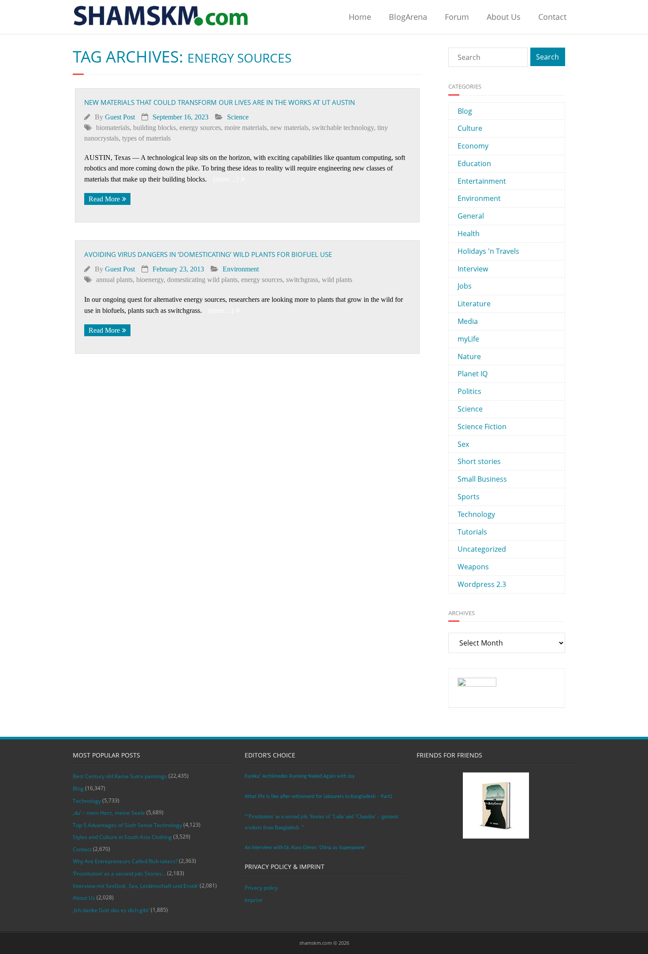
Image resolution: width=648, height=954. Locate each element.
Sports (469, 496)
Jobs (465, 286)
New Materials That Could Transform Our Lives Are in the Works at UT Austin (219, 102)
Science (238, 117)
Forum (457, 16)
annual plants (114, 279)
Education (474, 163)
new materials (289, 127)
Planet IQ (473, 374)
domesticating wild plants (202, 279)
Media (468, 321)
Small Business (482, 479)
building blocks (154, 127)
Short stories (479, 461)
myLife (468, 339)
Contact (552, 16)
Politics (469, 391)
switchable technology (343, 127)
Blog (465, 111)
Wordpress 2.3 (482, 584)
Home (360, 16)
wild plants (337, 279)
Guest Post (120, 117)
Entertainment (482, 181)
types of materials (146, 138)
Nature (469, 356)
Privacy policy (261, 887)
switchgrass (302, 279)
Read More (104, 199)
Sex (463, 444)
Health (469, 233)
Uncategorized (482, 549)
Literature (474, 303)
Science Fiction (482, 426)
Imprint (253, 900)
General (471, 216)
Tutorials (472, 532)
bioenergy (150, 279)
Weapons (473, 567)
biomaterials (113, 127)
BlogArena (408, 16)
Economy (473, 146)
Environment (241, 269)
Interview (473, 269)
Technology (476, 514)
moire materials (245, 127)
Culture (470, 128)
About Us (504, 16)
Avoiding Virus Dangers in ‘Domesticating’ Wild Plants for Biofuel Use (208, 254)
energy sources (200, 127)
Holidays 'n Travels (488, 251)
